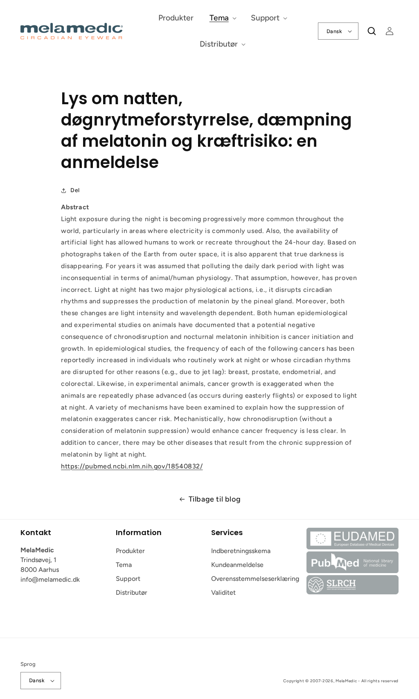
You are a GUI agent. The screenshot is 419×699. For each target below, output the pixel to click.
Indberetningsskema (240, 551)
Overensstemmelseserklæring (255, 578)
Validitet (223, 592)
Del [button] (75, 190)
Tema (124, 565)
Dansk (334, 31)
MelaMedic (346, 680)
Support (128, 578)
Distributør (131, 592)
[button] (222, 18)
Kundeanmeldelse (237, 565)
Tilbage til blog (215, 499)
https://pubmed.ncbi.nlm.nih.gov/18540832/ (132, 466)
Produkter (130, 551)
